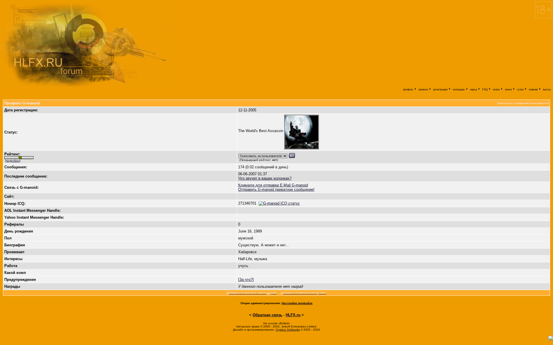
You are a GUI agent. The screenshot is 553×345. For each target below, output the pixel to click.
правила (423, 89)
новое (508, 89)
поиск (496, 89)
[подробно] (12, 160)
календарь (459, 89)
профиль (408, 89)
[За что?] (246, 279)
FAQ (485, 89)
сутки (520, 89)
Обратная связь (267, 315)
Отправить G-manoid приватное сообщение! (276, 189)
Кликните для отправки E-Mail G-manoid (273, 185)
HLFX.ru (293, 315)
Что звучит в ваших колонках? (264, 178)
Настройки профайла (297, 303)
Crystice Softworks (288, 329)
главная (533, 89)
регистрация (440, 89)
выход (547, 89)
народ (473, 89)
